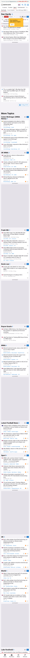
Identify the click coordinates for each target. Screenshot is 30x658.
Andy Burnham (9, 545)
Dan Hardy (3, 10)
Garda (12, 127)
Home (4, 656)
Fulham (4, 431)
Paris (4, 593)
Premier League (15, 431)
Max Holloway (14, 149)
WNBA (17, 464)
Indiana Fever (12, 464)
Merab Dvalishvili (6, 352)
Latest (6, 16)
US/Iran (5, 578)
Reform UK (13, 567)
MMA (15, 135)
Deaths (9, 560)
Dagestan (13, 359)
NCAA (7, 260)
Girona (4, 446)
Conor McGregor (6, 127)
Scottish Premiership (15, 446)
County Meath (14, 142)
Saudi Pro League (13, 451)
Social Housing (6, 567)
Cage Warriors (6, 159)
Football (10, 7)
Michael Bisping (6, 181)
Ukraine (14, 545)
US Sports (14, 238)
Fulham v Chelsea (7, 472)
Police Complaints (10, 553)
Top (3, 16)
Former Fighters (11, 10)
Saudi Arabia (12, 593)
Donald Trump (6, 601)
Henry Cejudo (14, 352)
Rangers (9, 446)
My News (11, 656)
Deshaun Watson (7, 488)
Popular (11, 16)
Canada (11, 601)
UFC (12, 135)
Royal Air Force (21, 352)
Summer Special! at (14, 1)
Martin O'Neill (6, 438)
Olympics (11, 245)
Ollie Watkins (6, 451)
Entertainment (21, 7)
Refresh (25, 656)
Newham (5, 560)
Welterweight (14, 374)
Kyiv (4, 545)
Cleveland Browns (15, 488)
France (7, 593)
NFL (21, 488)
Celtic (16, 438)
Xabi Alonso (14, 472)
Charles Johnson (6, 166)
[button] (15, 17)
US (10, 578)
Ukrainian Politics (9, 586)
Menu (18, 656)
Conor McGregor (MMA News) (22, 10)
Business (4, 7)
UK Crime (17, 553)
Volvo (4, 553)
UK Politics (18, 567)
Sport (15, 7)
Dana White (5, 238)
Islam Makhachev (7, 174)
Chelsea (9, 431)
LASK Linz (12, 438)
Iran (8, 578)
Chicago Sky (6, 464)
